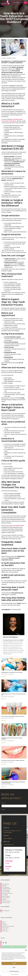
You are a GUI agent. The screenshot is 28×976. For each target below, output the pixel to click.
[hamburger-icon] (25, 3)
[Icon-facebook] (3, 942)
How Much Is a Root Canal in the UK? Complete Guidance (11, 738)
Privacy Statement (14, 974)
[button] (26, 950)
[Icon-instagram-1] (6, 942)
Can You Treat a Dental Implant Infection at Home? (12, 716)
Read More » (3, 676)
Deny (14, 967)
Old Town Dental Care (17, 525)
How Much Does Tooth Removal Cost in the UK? (11, 672)
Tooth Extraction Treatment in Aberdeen (12, 120)
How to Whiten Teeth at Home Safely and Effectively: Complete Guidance (13, 782)
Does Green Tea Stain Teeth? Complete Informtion (12, 760)
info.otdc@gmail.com (9, 844)
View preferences (14, 971)
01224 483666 (8, 838)
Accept (14, 963)
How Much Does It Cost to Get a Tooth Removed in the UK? (13, 694)
